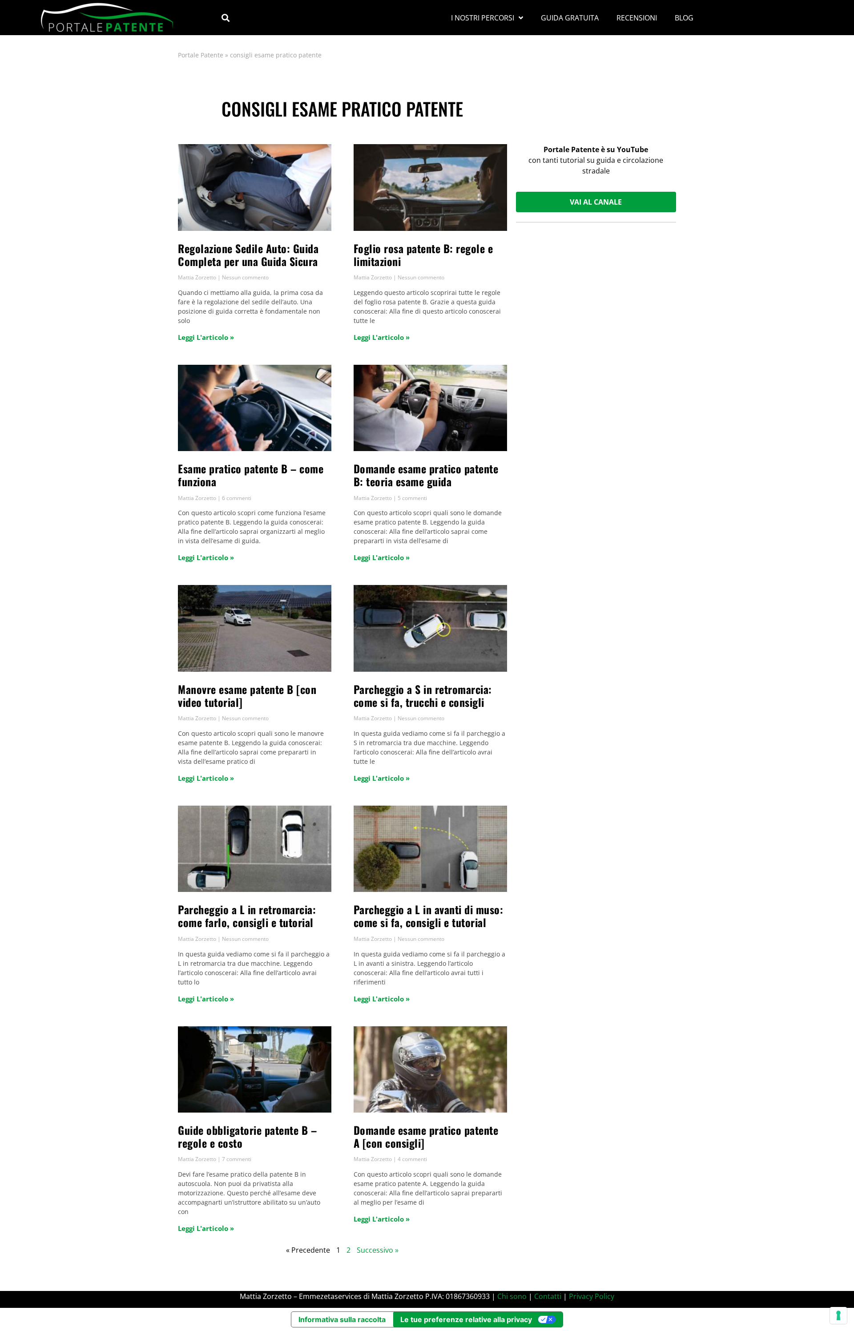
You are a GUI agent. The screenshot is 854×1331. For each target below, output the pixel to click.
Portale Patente (200, 55)
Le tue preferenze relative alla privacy (466, 1319)
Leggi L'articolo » (206, 337)
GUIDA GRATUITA (570, 18)
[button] (225, 17)
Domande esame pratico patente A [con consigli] (426, 1136)
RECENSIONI (636, 18)
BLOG (684, 18)
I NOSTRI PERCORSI (482, 18)
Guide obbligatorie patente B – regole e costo (247, 1136)
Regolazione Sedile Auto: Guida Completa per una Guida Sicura (248, 254)
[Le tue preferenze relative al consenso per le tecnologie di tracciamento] (838, 1315)
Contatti (547, 1296)
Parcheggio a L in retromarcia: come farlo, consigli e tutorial (247, 915)
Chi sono (512, 1296)
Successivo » (378, 1250)
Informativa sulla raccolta (342, 1319)
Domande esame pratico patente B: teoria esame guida (426, 474)
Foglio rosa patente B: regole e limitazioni (423, 254)
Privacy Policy (591, 1296)
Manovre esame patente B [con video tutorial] (247, 695)
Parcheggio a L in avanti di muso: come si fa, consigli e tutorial (429, 915)
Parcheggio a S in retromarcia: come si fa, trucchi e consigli (423, 695)
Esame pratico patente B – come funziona (250, 474)
